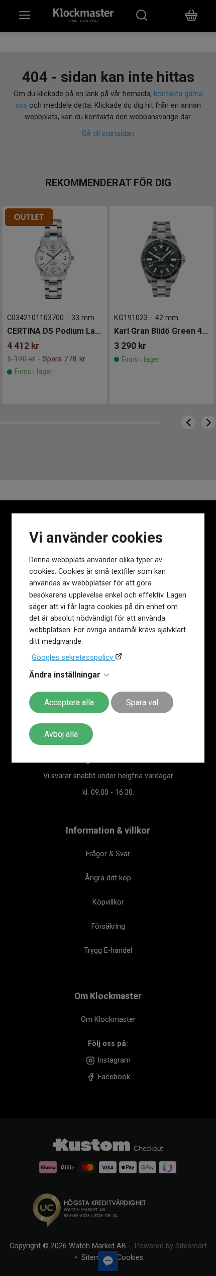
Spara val (142, 702)
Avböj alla (61, 734)
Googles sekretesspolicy (73, 657)
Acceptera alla (69, 702)
